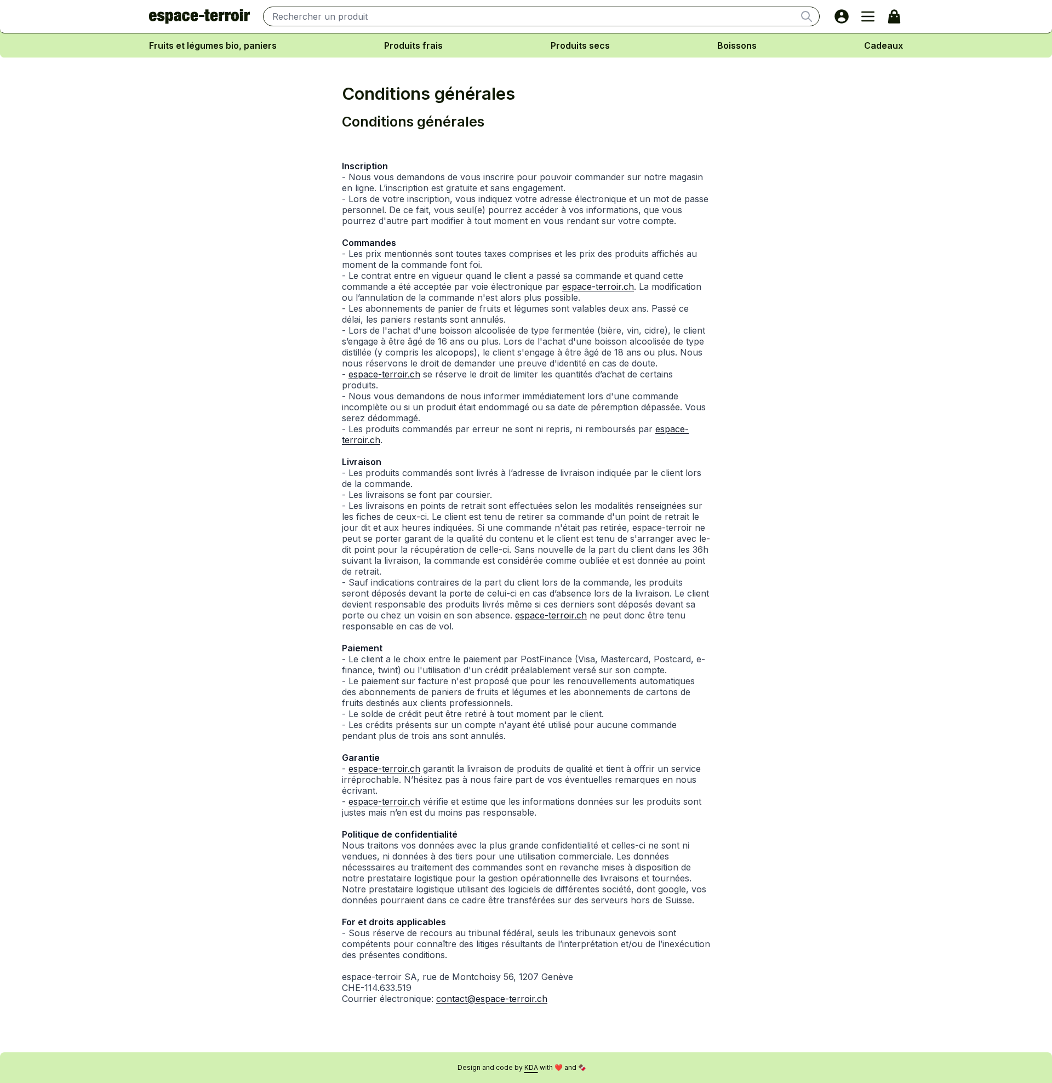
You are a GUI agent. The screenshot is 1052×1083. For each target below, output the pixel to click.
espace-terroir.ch (598, 286)
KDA (531, 1067)
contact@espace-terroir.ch (491, 998)
